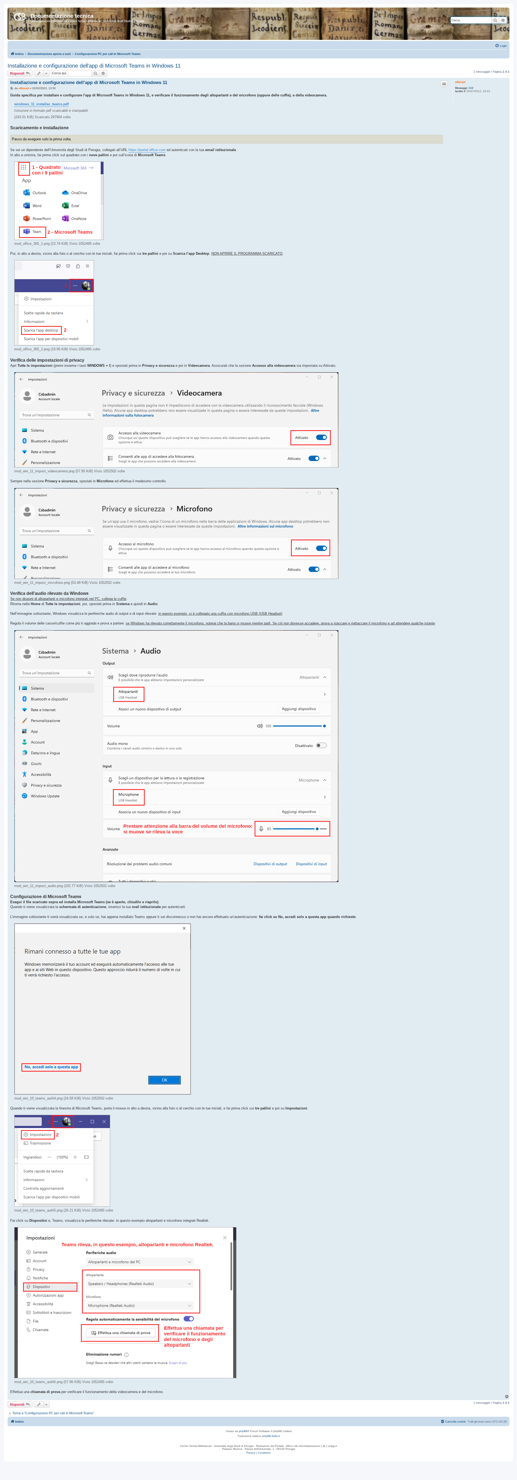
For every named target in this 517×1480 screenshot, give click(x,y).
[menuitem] (501, 46)
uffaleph (460, 82)
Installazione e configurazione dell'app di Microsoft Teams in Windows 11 (94, 66)
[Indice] (19, 15)
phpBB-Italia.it (271, 1435)
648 (471, 87)
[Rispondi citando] (444, 84)
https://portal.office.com (147, 150)
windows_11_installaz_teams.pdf (41, 104)
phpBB (243, 1431)
